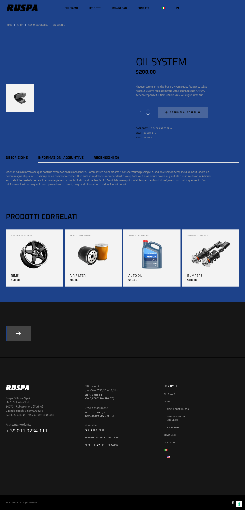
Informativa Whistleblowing (102, 437)
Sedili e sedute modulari (176, 418)
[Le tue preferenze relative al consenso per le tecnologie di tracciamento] (239, 504)
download (170, 435)
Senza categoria (161, 128)
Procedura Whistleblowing (101, 445)
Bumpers (194, 275)
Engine (148, 138)
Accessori (172, 428)
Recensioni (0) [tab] (106, 157)
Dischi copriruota (177, 409)
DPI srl (16, 502)
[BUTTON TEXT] (18, 333)
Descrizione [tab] (17, 157)
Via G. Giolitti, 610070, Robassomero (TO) (99, 396)
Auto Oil (135, 275)
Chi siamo (169, 394)
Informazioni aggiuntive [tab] (61, 157)
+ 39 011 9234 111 (27, 430)
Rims (15, 275)
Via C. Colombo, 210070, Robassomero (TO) (99, 414)
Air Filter (78, 275)
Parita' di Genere (94, 430)
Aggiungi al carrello (185, 112)
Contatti (169, 443)
